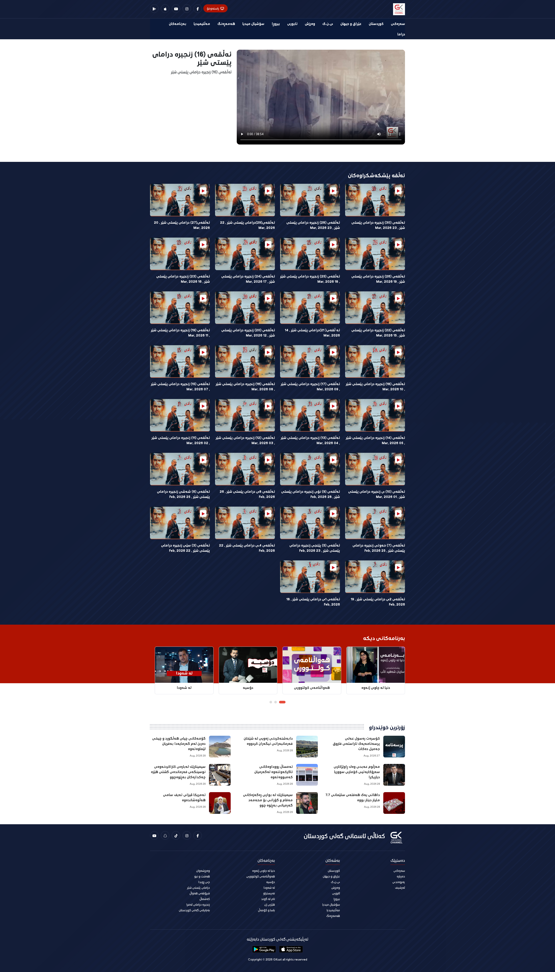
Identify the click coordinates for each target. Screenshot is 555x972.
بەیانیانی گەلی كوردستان (194, 910)
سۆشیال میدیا (253, 23)
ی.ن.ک (327, 23)
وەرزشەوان (203, 870)
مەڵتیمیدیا (202, 23)
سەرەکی (398, 23)
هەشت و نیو (202, 876)
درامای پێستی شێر (198, 887)
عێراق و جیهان (350, 23)
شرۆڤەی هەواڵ (199, 893)
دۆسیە (270, 882)
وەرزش (310, 23)
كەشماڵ (204, 899)
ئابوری (292, 23)
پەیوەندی (398, 882)
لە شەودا (269, 887)
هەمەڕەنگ (226, 23)
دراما (401, 34)
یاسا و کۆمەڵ (266, 910)
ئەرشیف (400, 887)
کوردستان (376, 23)
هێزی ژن (269, 904)
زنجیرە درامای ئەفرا (198, 904)
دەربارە (401, 876)
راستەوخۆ (213, 8)
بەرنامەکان (177, 23)
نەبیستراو (269, 893)
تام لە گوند (268, 899)
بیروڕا (276, 23)
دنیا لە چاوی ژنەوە (263, 870)
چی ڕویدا (204, 882)
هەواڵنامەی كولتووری (260, 876)
